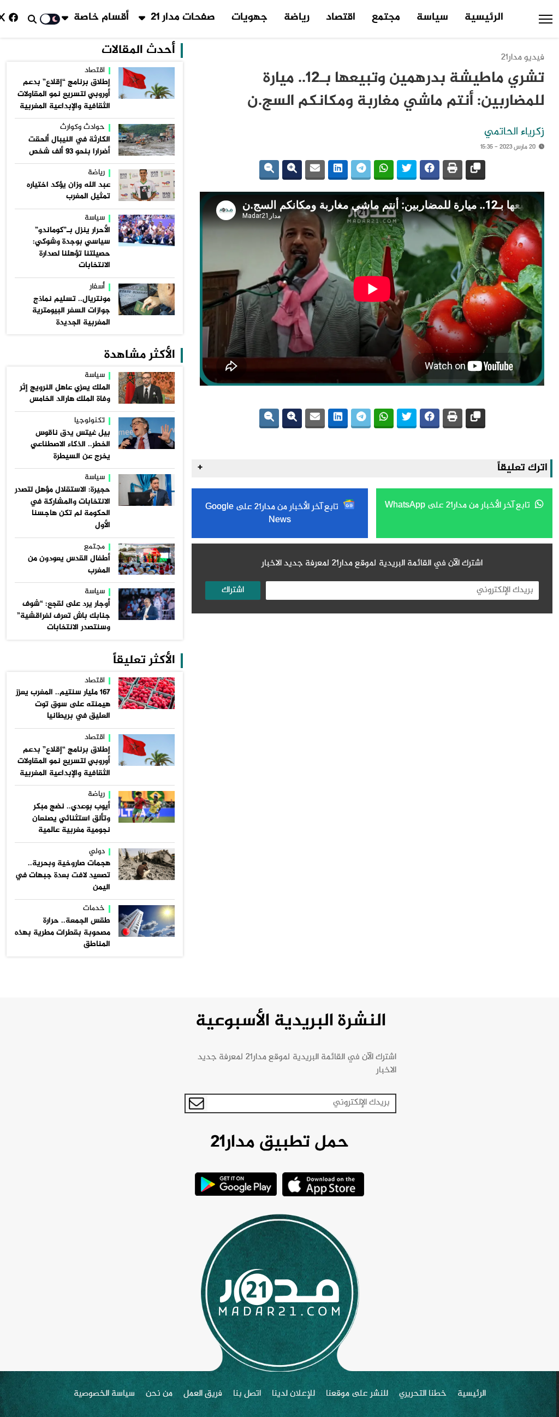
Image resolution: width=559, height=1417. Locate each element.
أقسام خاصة (101, 17)
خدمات (94, 909)
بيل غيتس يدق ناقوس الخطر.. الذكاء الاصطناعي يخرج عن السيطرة (70, 445)
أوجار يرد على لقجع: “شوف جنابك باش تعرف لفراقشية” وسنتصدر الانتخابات (63, 616)
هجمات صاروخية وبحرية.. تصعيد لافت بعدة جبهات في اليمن (62, 875)
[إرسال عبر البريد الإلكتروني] (315, 170)
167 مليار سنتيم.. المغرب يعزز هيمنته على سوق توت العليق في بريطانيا (63, 704)
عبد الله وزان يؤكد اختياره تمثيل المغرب (68, 191)
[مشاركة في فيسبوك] (429, 170)
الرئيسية (484, 17)
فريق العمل (202, 1394)
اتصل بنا (247, 1394)
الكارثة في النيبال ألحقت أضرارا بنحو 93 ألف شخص (69, 145)
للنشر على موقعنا (357, 1394)
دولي (97, 852)
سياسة (432, 17)
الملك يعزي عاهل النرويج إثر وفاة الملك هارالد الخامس (65, 393)
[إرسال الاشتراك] (196, 1103)
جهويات (249, 17)
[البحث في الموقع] (32, 19)
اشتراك (233, 590)
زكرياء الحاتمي (514, 132)
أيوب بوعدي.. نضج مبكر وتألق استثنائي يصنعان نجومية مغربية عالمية (71, 818)
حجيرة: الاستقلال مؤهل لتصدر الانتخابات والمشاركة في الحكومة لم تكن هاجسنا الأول (62, 507)
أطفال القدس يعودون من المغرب (69, 564)
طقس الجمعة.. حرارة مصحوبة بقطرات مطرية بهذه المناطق (62, 932)
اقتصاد (340, 17)
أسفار (97, 287)
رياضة (297, 17)
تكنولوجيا (89, 421)
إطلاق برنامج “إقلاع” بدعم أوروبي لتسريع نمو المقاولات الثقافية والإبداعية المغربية (63, 94)
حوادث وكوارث (82, 128)
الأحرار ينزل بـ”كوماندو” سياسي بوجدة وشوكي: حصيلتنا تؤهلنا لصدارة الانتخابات (71, 248)
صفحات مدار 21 (183, 17)
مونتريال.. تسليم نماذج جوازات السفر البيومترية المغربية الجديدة (71, 311)
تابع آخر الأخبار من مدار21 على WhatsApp (458, 505)
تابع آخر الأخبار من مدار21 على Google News (273, 514)
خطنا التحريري (423, 1394)
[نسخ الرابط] (475, 170)
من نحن (159, 1394)
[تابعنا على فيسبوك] (15, 18)
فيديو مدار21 (523, 57)
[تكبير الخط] (292, 170)
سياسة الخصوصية (104, 1394)
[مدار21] (279, 1292)
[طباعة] (452, 170)
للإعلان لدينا (293, 1394)
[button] (545, 19)
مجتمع (386, 17)
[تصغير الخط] (269, 170)
